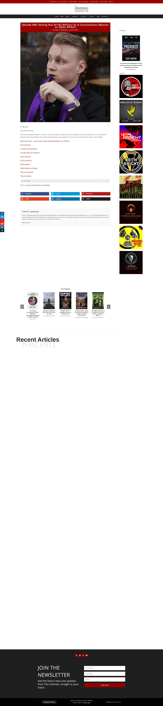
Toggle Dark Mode (49, 702)
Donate (91, 16)
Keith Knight (103, 1)
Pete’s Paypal (25, 164)
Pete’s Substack (26, 160)
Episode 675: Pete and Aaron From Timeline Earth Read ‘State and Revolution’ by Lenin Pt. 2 (81, 631)
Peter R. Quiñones (61, 30)
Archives (83, 16)
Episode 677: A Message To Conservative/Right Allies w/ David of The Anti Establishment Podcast (81, 438)
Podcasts (74, 16)
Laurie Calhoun (63, 1)
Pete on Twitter (25, 176)
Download (46, 185)
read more (81, 444)
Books (67, 16)
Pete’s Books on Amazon (29, 168)
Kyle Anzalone (94, 1)
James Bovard (73, 1)
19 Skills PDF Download (28, 149)
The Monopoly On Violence (30, 153)
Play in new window (34, 185)
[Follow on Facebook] (83, 655)
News (62, 16)
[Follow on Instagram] (79, 655)
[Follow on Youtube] (86, 655)
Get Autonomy (25, 145)
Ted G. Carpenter (84, 1)
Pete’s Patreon (25, 156)
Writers (111, 1)
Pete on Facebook (26, 172)
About (57, 16)
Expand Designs (116, 702)
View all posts (26, 222)
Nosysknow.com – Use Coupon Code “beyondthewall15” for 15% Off (44, 141)
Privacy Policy (86, 702)
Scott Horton (53, 1)
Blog (98, 16)
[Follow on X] (76, 655)
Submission (104, 16)
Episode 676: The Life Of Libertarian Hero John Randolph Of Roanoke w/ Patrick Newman (81, 535)
